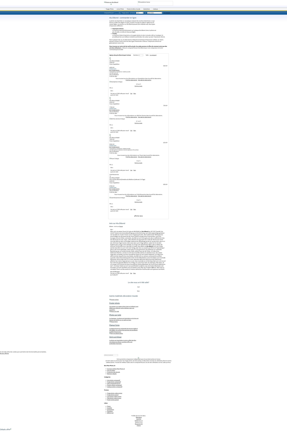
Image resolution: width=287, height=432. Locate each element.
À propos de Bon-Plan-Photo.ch (116, 369)
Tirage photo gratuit (112, 395)
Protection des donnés (113, 372)
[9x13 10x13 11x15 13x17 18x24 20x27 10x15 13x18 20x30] (140, 13)
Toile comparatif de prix (113, 383)
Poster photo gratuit (113, 400)
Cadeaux (155, 9)
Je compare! (167, 13)
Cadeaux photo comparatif (114, 387)
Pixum (109, 406)
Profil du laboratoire (131, 80)
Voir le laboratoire (114, 70)
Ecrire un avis (138, 86)
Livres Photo (120, 9)
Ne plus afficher (4, 353)
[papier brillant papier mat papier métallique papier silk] (154, 13)
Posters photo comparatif (114, 385)
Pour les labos (111, 370)
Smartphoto (110, 409)
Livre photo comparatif (113, 380)
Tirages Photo (110, 9)
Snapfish (109, 408)
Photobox (110, 411)
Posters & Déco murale (133, 9)
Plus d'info (50, 352)
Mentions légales (112, 374)
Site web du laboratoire (144, 80)
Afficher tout (110, 413)
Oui (131, 93)
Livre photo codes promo (114, 396)
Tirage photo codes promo (114, 393)
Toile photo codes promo (114, 398)
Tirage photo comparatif (114, 382)
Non (134, 93)
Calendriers (146, 9)
